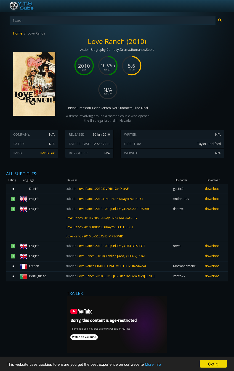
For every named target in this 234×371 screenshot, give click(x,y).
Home (17, 33)
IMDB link (47, 153)
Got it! (213, 364)
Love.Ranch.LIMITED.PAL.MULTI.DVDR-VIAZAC (106, 266)
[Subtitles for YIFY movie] (26, 6)
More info (153, 364)
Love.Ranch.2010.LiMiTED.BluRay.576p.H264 (104, 198)
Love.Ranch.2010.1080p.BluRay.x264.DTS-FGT (105, 246)
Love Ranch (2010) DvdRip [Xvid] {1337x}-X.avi (105, 256)
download (212, 188)
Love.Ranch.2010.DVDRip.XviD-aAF (97, 188)
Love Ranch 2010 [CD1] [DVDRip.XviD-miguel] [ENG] (110, 276)
